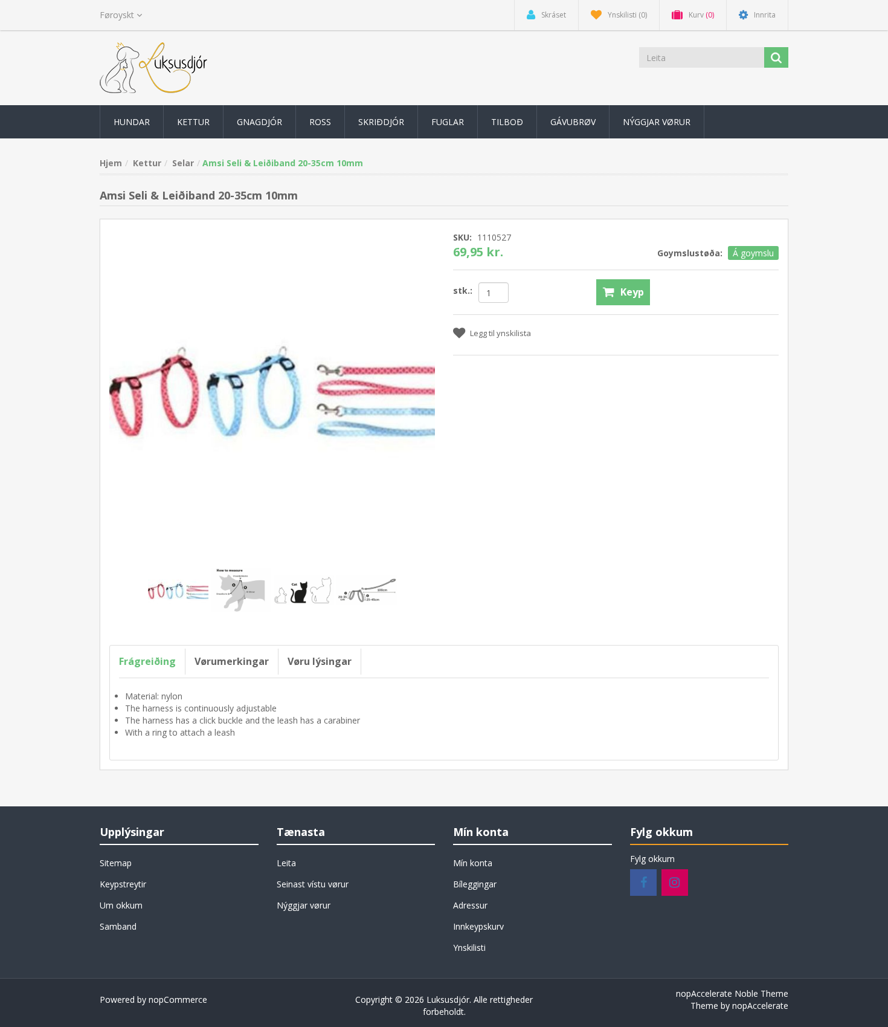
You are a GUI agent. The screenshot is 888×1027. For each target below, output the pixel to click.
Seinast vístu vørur (313, 884)
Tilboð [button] (507, 122)
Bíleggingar (475, 884)
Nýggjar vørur (303, 905)
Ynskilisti (469, 947)
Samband (118, 926)
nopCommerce (178, 999)
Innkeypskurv (478, 926)
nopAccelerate (760, 1005)
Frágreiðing (147, 661)
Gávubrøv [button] (573, 122)
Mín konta (472, 863)
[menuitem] (132, 121)
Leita (286, 863)
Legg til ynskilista (500, 333)
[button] (132, 121)
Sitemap (116, 863)
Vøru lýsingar (320, 661)
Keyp (632, 292)
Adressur (470, 905)
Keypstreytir (123, 884)
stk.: (462, 290)
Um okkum (121, 905)
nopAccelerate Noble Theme (732, 993)
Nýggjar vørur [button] (656, 122)
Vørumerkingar (232, 661)
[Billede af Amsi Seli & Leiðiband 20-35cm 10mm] (179, 589)
